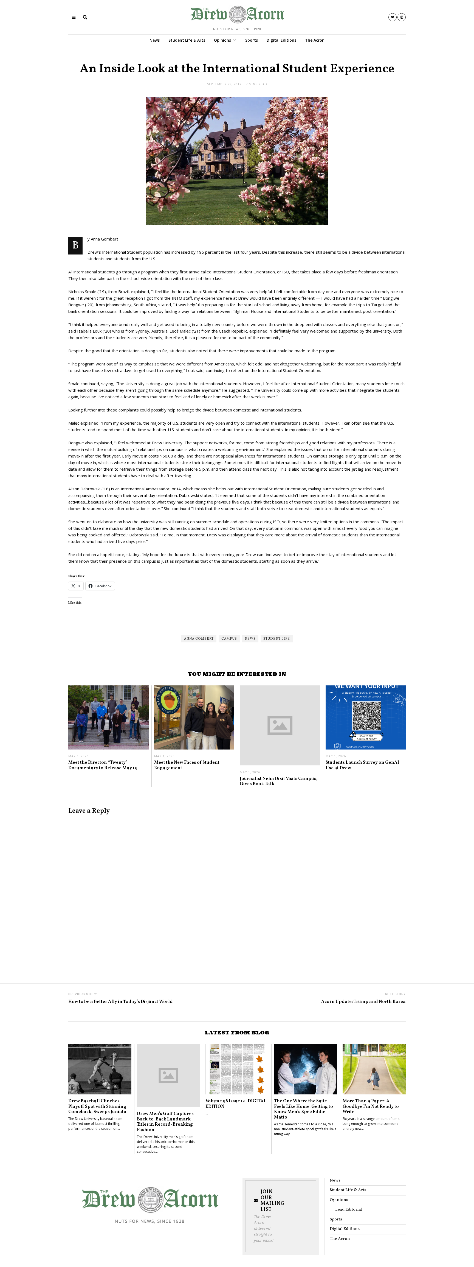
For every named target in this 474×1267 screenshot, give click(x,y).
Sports (251, 40)
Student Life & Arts (186, 40)
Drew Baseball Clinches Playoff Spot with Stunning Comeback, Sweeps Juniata (97, 1106)
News (154, 40)
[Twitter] (392, 17)
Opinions (222, 40)
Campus (229, 639)
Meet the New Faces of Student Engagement (186, 765)
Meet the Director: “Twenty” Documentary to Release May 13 (102, 765)
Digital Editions (281, 40)
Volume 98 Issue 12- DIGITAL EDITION (235, 1104)
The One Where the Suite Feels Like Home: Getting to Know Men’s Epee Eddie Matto (303, 1109)
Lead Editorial (348, 1209)
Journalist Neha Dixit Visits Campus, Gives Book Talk (279, 781)
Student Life (276, 639)
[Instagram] (401, 17)
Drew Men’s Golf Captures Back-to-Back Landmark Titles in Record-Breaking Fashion (165, 1122)
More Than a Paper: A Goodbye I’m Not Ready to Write (371, 1106)
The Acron (315, 40)
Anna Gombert (199, 639)
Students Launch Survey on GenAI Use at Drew (362, 765)
